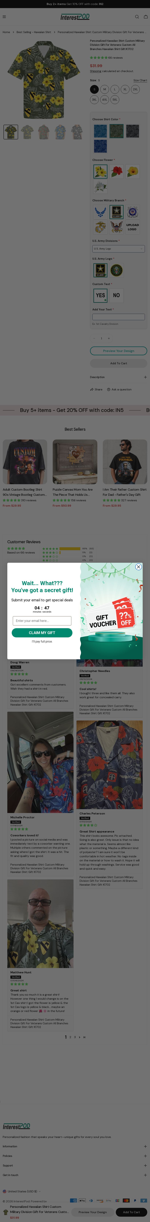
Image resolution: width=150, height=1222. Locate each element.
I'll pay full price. (42, 641)
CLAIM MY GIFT (42, 633)
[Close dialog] (138, 567)
